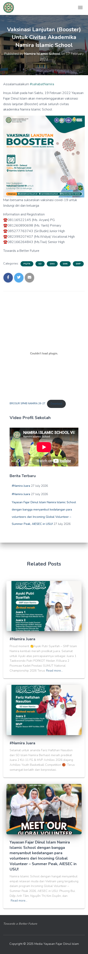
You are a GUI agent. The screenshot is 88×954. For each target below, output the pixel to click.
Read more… (54, 671)
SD (40, 263)
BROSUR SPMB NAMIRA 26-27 (27, 403)
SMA (52, 263)
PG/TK (26, 263)
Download (56, 403)
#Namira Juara (21, 486)
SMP (78, 263)
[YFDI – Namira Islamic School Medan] (10, 7)
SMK (65, 263)
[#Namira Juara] (44, 606)
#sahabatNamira (42, 84)
